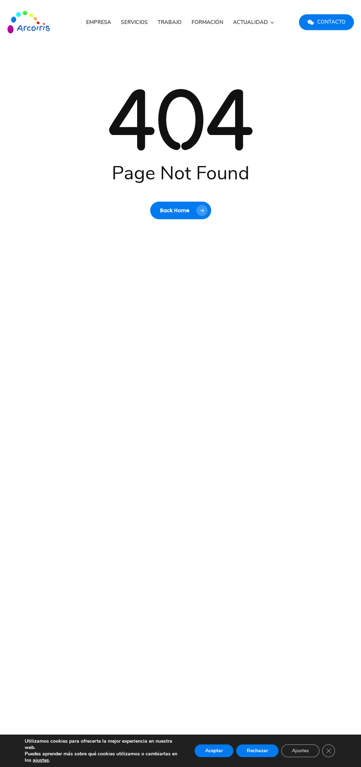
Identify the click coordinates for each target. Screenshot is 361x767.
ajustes (41, 760)
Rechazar (257, 750)
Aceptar (214, 750)
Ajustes (300, 750)
